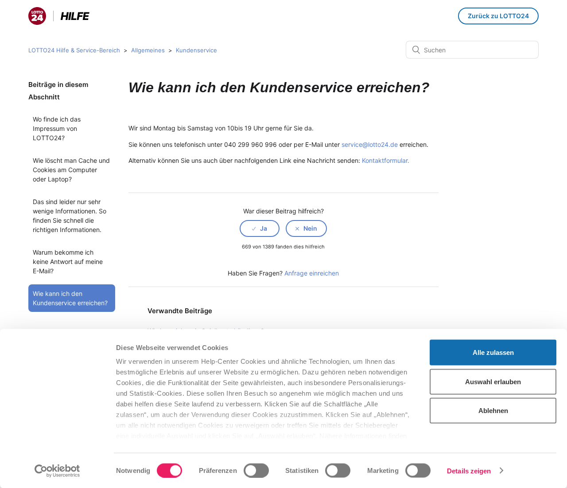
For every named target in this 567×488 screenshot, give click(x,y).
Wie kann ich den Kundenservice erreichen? (70, 298)
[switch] (256, 470)
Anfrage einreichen (311, 273)
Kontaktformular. (385, 160)
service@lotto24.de (370, 144)
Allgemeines (148, 50)
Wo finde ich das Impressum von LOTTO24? (57, 128)
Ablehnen (493, 410)
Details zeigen (469, 470)
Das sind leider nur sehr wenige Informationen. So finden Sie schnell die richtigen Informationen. (69, 215)
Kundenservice (196, 50)
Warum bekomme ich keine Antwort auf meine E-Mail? (68, 261)
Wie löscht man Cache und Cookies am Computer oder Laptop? (71, 170)
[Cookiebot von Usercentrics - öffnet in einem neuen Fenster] (57, 470)
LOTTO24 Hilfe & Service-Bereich (74, 50)
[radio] (260, 228)
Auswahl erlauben (493, 381)
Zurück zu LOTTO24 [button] (498, 16)
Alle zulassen (493, 352)
